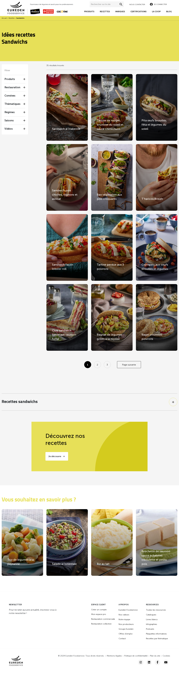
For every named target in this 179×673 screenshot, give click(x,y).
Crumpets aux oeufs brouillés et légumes (155, 266)
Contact (122, 638)
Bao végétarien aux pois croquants (109, 196)
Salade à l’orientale (64, 564)
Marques (120, 11)
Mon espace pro (98, 614)
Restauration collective (101, 624)
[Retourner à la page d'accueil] (17, 7)
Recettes (105, 11)
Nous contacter (137, 4)
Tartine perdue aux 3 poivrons (110, 266)
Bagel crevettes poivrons (152, 336)
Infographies (151, 624)
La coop (156, 11)
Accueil (4, 18)
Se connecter (160, 4)
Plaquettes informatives (156, 634)
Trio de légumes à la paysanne (20, 562)
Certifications (138, 11)
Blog (169, 11)
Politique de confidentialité (136, 656)
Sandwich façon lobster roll (62, 266)
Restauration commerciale (103, 619)
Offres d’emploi (125, 634)
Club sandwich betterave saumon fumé (64, 334)
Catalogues (151, 615)
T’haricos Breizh (152, 198)
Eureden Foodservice (128, 610)
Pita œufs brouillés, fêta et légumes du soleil (154, 124)
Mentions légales (114, 656)
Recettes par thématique (157, 638)
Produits (89, 11)
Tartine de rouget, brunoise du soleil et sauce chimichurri (110, 124)
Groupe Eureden (126, 629)
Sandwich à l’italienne (66, 128)
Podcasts (150, 629)
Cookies (166, 656)
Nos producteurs (126, 624)
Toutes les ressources (156, 610)
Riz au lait (103, 564)
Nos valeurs (124, 615)
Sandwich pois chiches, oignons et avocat (64, 194)
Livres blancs (152, 619)
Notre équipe (124, 619)
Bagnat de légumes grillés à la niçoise (109, 336)
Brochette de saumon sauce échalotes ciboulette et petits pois (156, 558)
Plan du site (155, 656)
